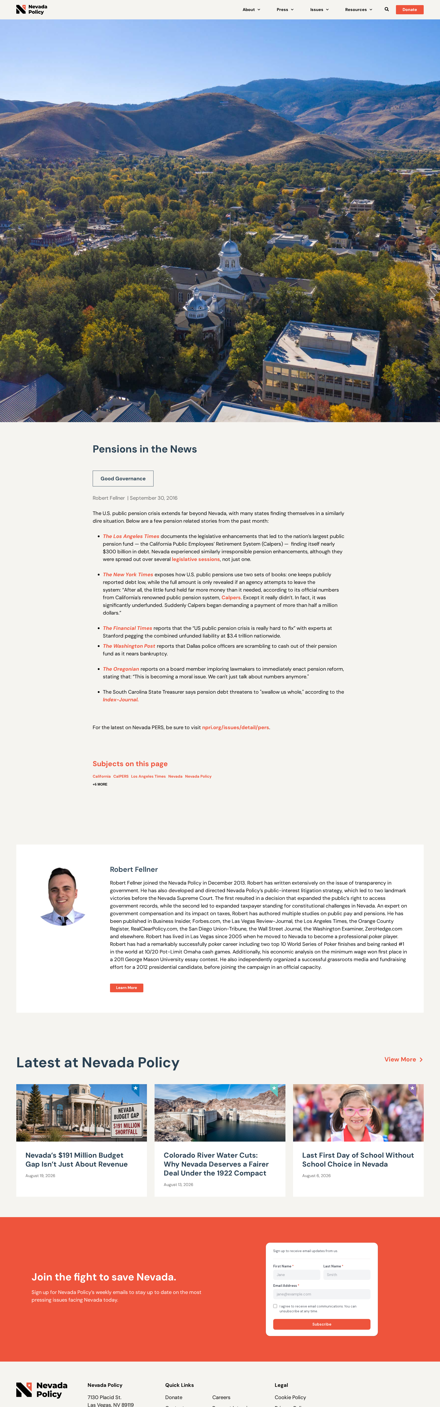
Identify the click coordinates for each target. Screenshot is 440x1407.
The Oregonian (121, 669)
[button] (386, 9)
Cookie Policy (290, 1397)
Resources (356, 9)
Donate (173, 1397)
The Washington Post (129, 646)
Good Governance (123, 478)
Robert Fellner (109, 498)
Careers (221, 1397)
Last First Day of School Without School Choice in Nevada (358, 1160)
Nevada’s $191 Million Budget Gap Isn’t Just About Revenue (76, 1160)
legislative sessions (196, 559)
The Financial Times (127, 628)
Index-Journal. (121, 699)
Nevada (175, 776)
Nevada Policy (198, 776)
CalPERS (121, 776)
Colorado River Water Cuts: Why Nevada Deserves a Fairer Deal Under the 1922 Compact (216, 1164)
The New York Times (128, 574)
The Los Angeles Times (131, 536)
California (102, 776)
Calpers (231, 597)
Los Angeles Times (148, 776)
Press (282, 9)
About (249, 9)
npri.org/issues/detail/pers (235, 727)
